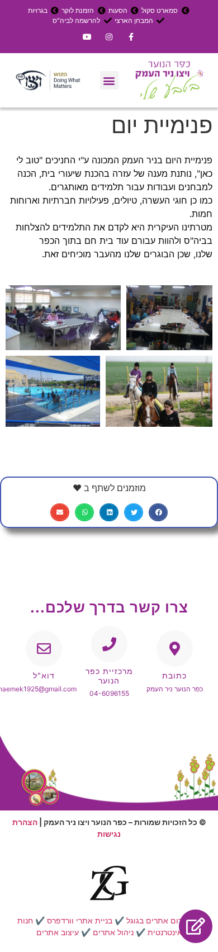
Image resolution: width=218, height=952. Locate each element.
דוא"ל (44, 675)
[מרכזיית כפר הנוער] (109, 644)
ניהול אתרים (113, 932)
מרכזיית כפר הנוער (109, 675)
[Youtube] (87, 37)
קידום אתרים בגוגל (157, 920)
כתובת (174, 675)
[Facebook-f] (131, 37)
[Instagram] (109, 37)
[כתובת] (175, 648)
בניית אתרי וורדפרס (79, 920)
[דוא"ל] (44, 648)
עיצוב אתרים (57, 932)
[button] (109, 80)
